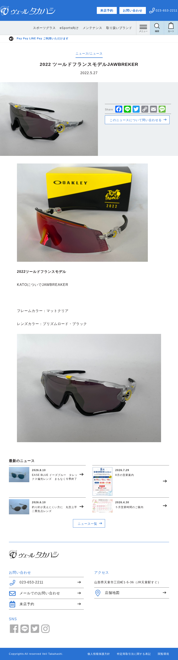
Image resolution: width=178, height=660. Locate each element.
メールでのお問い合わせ (40, 593)
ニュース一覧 (87, 523)
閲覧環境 (163, 653)
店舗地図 (112, 593)
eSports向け (69, 28)
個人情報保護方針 (98, 653)
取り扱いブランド (119, 28)
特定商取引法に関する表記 (134, 653)
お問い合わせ (132, 10)
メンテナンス (92, 28)
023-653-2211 (31, 582)
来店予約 (106, 10)
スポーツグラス (44, 28)
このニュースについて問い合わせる (136, 120)
